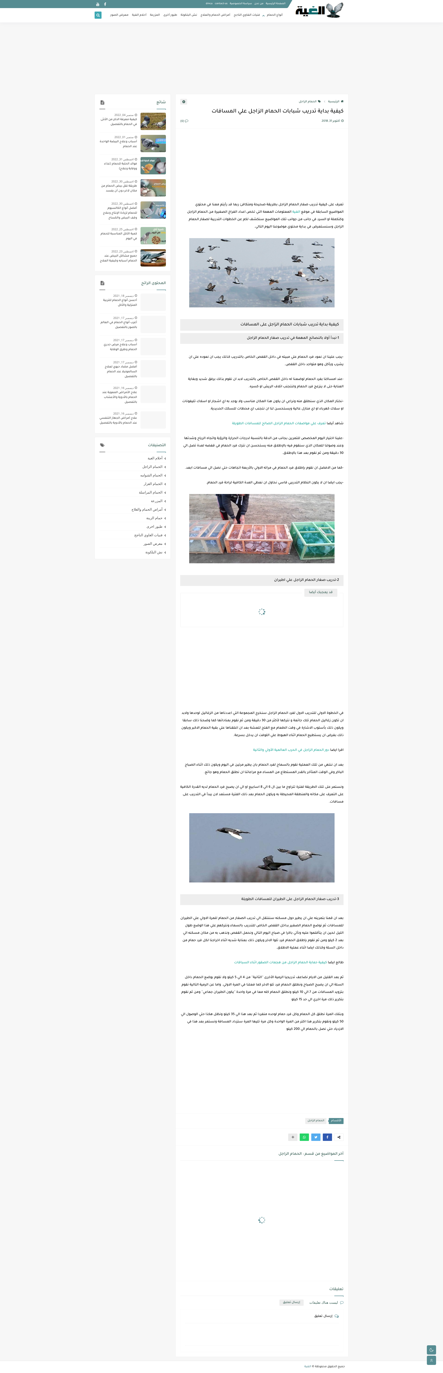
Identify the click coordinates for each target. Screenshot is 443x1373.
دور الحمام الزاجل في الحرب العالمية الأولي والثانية (291, 750)
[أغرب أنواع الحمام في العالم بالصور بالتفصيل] (153, 324)
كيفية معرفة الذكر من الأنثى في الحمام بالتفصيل (119, 122)
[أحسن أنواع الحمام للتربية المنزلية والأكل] (153, 302)
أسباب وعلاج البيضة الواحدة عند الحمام (118, 144)
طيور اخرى (154, 526)
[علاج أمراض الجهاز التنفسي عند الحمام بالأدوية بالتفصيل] (153, 420)
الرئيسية (333, 101)
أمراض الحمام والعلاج (215, 15)
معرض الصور (119, 15)
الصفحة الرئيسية (275, 3)
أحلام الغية (139, 15)
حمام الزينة (154, 517)
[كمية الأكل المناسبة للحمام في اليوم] (153, 235)
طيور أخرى (170, 15)
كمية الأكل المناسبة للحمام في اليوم (119, 236)
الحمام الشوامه (151, 475)
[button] (327, 1137)
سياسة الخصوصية (241, 3)
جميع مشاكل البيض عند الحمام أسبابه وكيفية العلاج (118, 259)
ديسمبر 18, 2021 (123, 296)
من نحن (258, 3)
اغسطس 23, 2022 (122, 251)
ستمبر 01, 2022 (124, 137)
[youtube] (98, 4)
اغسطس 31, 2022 (122, 159)
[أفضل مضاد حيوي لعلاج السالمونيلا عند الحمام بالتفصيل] (153, 368)
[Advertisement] (221, 58)
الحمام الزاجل (308, 101)
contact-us (221, 3)
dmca (209, 3)
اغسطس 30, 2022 (122, 181)
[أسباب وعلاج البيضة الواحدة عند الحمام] (153, 143)
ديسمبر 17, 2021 (123, 318)
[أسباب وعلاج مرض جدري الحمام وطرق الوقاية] (153, 346)
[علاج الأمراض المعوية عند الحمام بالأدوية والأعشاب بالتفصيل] (153, 394)
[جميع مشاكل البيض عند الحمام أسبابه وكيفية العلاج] (153, 258)
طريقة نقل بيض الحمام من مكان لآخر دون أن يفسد (119, 189)
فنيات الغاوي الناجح (247, 15)
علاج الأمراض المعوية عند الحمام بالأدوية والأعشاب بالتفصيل (119, 397)
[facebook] (105, 4)
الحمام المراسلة (150, 492)
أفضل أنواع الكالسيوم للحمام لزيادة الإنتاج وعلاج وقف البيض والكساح (120, 213)
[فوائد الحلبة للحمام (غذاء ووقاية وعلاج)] (153, 165)
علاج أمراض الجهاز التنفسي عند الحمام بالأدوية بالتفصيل (118, 421)
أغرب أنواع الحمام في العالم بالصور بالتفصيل (119, 325)
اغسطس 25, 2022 (122, 229)
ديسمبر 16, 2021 (123, 388)
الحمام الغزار (153, 483)
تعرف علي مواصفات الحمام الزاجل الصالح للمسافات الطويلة (279, 424)
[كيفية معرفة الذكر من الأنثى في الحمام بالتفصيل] (153, 121)
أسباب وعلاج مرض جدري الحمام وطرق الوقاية (120, 347)
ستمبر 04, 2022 (124, 115)
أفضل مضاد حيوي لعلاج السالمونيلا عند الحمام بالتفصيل (121, 371)
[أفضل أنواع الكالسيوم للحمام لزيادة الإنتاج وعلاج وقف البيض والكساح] (153, 210)
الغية (295, 212)
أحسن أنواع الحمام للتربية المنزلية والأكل (120, 303)
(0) (182, 121)
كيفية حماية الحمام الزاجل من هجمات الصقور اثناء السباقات (280, 963)
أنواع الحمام (275, 15)
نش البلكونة (189, 15)
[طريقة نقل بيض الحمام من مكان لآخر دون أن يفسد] (153, 188)
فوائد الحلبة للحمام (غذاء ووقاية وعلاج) (120, 166)
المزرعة (155, 15)
